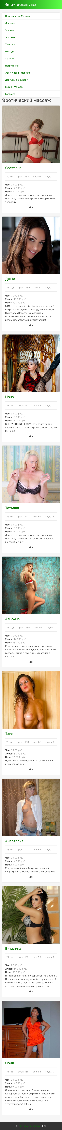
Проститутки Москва (17, 16)
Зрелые (9, 30)
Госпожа (10, 94)
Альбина (12, 619)
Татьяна (12, 508)
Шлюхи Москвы (14, 86)
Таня (9, 733)
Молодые (10, 51)
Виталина (13, 948)
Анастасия (14, 841)
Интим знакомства (20, 4)
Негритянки (12, 65)
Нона (9, 397)
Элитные (10, 37)
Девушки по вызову (16, 79)
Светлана (13, 168)
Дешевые (10, 23)
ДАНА (10, 279)
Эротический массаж (17, 72)
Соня (9, 1063)
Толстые (10, 44)
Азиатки (10, 58)
